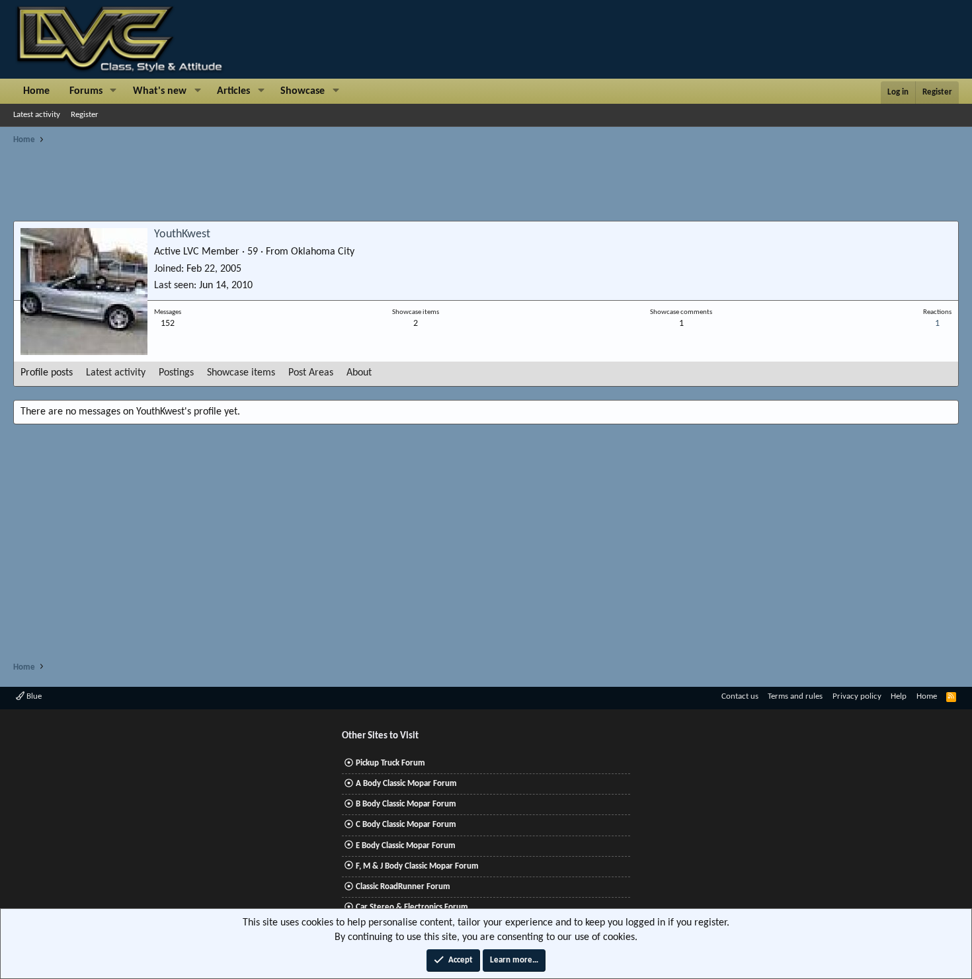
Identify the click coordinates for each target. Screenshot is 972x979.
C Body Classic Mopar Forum (406, 824)
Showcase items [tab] (241, 373)
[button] (113, 91)
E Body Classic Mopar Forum (406, 846)
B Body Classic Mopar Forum (406, 804)
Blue (33, 696)
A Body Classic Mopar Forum (406, 783)
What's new (159, 91)
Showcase (302, 91)
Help (899, 696)
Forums (85, 91)
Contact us (739, 696)
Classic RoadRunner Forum (403, 886)
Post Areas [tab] (310, 373)
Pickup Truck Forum (390, 763)
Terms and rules (795, 696)
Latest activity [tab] (115, 373)
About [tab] (359, 373)
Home (36, 91)
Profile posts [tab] (46, 373)
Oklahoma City (322, 252)
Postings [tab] (176, 373)
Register (85, 114)
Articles (233, 91)
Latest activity (36, 114)
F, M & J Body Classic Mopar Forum (417, 866)
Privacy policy (856, 696)
